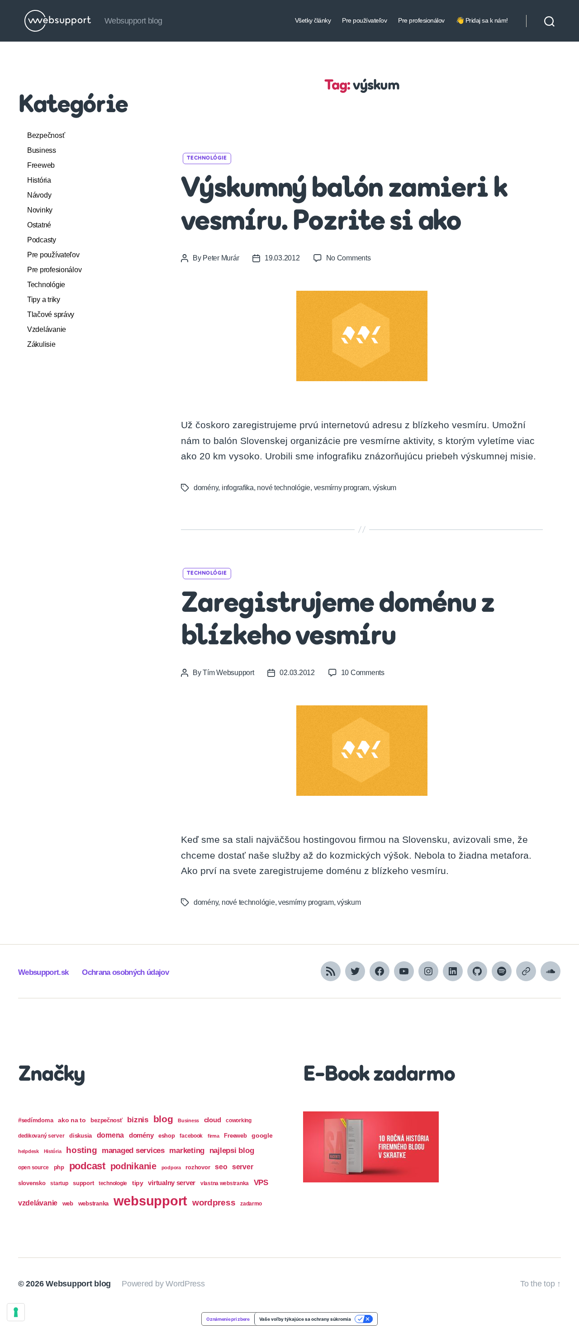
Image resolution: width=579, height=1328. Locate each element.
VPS (261, 1182)
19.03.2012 (282, 258)
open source (33, 1167)
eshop (166, 1135)
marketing (186, 1150)
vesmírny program (342, 488)
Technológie (46, 284)
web (67, 1203)
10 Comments (362, 672)
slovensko (32, 1183)
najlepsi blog (231, 1150)
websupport (150, 1200)
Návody (39, 195)
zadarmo (251, 1203)
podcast (87, 1166)
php (59, 1167)
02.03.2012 (297, 672)
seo (221, 1167)
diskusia (80, 1135)
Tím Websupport (228, 672)
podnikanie (133, 1166)
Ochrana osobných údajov (125, 972)
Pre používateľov (364, 20)
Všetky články (313, 20)
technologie (113, 1183)
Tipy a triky (43, 299)
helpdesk (28, 1151)
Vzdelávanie (46, 329)
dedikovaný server (41, 1136)
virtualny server (171, 1182)
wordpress (214, 1202)
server (242, 1167)
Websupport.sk (43, 972)
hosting (81, 1150)
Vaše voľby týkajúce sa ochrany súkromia (305, 1319)
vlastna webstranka (224, 1183)
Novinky (39, 210)
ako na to (72, 1120)
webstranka (93, 1203)
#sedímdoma (35, 1120)
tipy (137, 1182)
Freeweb (41, 165)
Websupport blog (78, 1283)
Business (41, 150)
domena (110, 1135)
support (83, 1183)
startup (59, 1183)
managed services (133, 1150)
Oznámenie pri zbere (228, 1319)
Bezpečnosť (46, 135)
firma (213, 1136)
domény (206, 488)
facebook (191, 1136)
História (39, 180)
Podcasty (41, 240)
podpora (171, 1167)
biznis (137, 1119)
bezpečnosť (106, 1120)
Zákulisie (41, 344)
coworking (239, 1120)
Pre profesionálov (421, 20)
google (262, 1135)
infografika (238, 488)
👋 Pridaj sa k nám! (482, 20)
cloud (212, 1120)
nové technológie (283, 488)
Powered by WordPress (163, 1283)
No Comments (348, 258)
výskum (384, 488)
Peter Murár (221, 258)
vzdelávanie (37, 1203)
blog (163, 1119)
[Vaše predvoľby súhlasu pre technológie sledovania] (15, 1312)
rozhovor (197, 1167)
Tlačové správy (50, 314)
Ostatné (39, 225)
